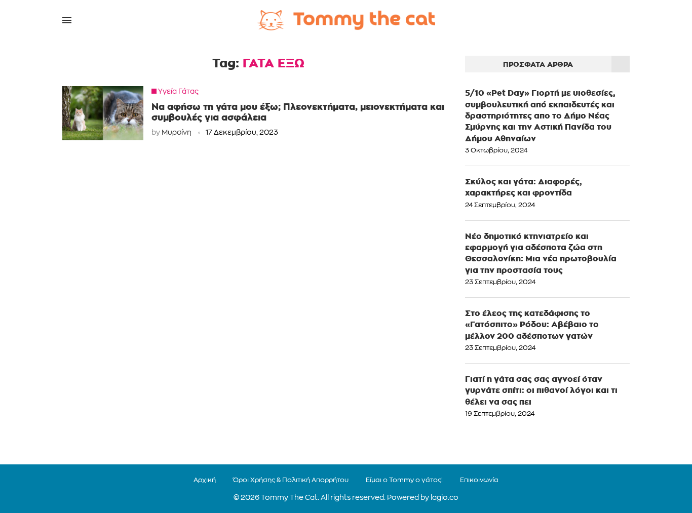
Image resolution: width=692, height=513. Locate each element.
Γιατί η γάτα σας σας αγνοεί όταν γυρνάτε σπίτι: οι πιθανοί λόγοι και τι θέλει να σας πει (541, 390)
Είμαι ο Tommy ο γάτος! (404, 480)
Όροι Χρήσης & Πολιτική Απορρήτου (291, 480)
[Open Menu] (66, 20)
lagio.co (444, 498)
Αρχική (205, 480)
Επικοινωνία (479, 480)
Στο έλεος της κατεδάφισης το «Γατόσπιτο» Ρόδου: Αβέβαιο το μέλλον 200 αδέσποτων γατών (532, 324)
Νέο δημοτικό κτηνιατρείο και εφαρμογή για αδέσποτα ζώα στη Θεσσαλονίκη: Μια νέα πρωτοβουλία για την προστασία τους (541, 253)
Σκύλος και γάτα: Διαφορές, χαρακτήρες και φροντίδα (523, 187)
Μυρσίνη (176, 133)
